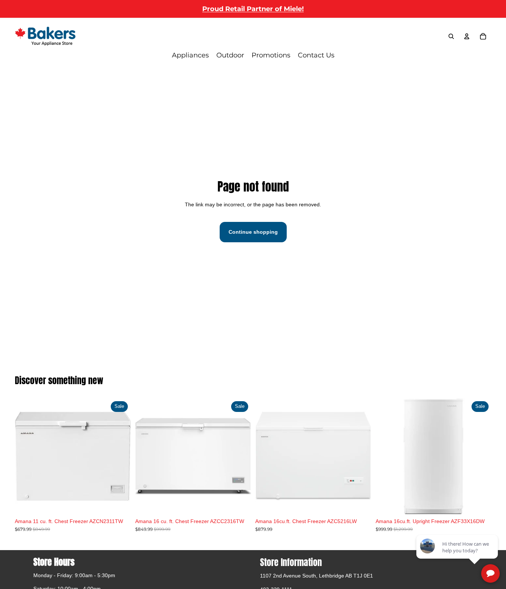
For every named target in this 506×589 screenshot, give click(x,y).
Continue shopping (253, 232)
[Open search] (451, 36)
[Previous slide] (146, 456)
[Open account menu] (467, 36)
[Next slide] (240, 456)
